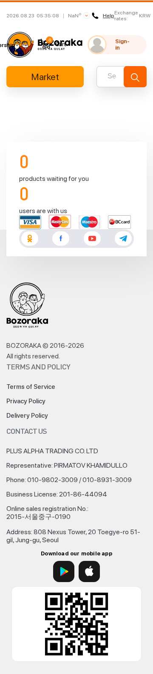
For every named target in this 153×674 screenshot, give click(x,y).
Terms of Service (30, 387)
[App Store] (89, 571)
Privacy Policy (25, 401)
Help (108, 16)
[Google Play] (63, 571)
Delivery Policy (27, 415)
